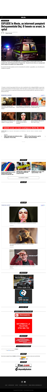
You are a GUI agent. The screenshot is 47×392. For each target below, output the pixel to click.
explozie (28, 131)
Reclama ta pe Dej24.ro (23, 385)
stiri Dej (3, 132)
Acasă (6, 385)
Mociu (32, 131)
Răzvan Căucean (9, 33)
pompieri (36, 131)
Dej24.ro (11, 131)
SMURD (40, 131)
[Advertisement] (23, 8)
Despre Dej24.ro (11, 385)
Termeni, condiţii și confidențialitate (35, 385)
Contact (16, 385)
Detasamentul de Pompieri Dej (20, 131)
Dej (8, 131)
